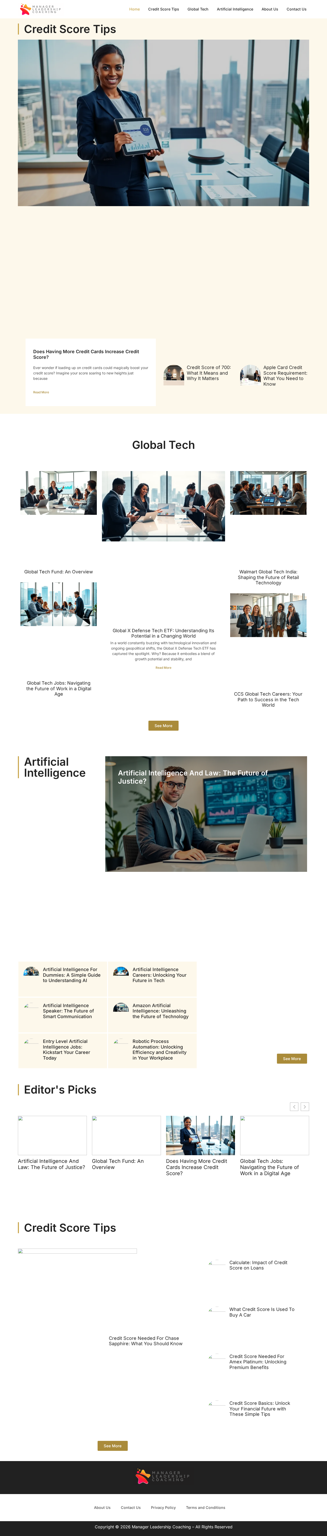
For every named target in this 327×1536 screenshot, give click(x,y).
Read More (41, 392)
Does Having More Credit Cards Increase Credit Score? (196, 1167)
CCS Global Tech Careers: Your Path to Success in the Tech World (268, 699)
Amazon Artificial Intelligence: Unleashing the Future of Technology (161, 1011)
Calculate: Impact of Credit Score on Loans (258, 1265)
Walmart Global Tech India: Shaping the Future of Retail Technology (268, 577)
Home (134, 9)
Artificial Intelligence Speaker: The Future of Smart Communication (68, 1011)
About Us (270, 9)
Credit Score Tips (163, 9)
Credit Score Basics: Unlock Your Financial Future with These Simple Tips (259, 1408)
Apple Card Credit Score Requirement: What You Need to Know (285, 376)
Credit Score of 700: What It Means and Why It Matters (209, 373)
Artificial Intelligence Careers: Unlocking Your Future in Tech (159, 975)
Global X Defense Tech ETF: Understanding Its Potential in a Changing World (163, 633)
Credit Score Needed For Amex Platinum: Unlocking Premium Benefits (257, 1362)
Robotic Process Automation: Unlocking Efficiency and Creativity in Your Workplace (159, 1050)
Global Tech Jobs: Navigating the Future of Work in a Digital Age (58, 688)
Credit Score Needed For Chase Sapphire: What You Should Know (146, 1340)
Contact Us (297, 9)
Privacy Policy (163, 1507)
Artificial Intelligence (235, 9)
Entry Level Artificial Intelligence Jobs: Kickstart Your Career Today (66, 1050)
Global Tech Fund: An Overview (58, 571)
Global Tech (198, 9)
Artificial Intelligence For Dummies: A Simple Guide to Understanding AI (72, 975)
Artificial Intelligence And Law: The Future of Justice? (193, 777)
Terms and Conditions (205, 1507)
